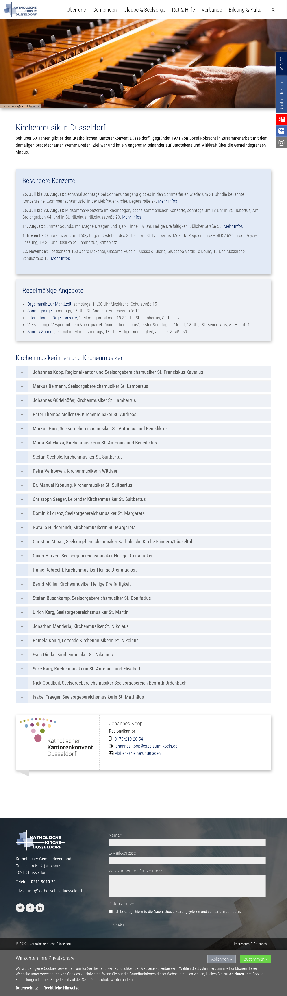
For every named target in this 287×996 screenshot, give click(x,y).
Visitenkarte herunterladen (138, 753)
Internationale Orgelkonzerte (52, 317)
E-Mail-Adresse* (123, 853)
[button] (20, 907)
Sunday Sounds (40, 331)
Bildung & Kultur (246, 10)
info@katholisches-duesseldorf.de (58, 891)
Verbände (212, 10)
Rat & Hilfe (183, 10)
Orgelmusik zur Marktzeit (49, 304)
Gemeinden (105, 10)
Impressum (242, 944)
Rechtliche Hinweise (61, 988)
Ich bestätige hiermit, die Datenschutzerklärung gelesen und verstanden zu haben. (178, 911)
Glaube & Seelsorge (144, 10)
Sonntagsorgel (40, 310)
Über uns (76, 10)
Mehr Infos (167, 201)
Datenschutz (262, 944)
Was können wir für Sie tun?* (135, 871)
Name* (115, 835)
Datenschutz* (121, 903)
